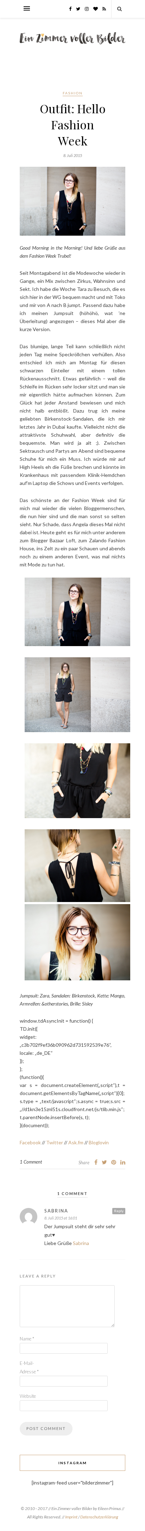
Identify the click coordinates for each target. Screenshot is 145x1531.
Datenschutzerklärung (99, 1516)
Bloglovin (99, 1142)
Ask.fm (75, 1142)
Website (28, 1396)
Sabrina (56, 1211)
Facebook (30, 1142)
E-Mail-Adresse (29, 1367)
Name (27, 1339)
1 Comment (31, 1162)
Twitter (54, 1142)
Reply (119, 1211)
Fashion (73, 93)
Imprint (71, 1516)
